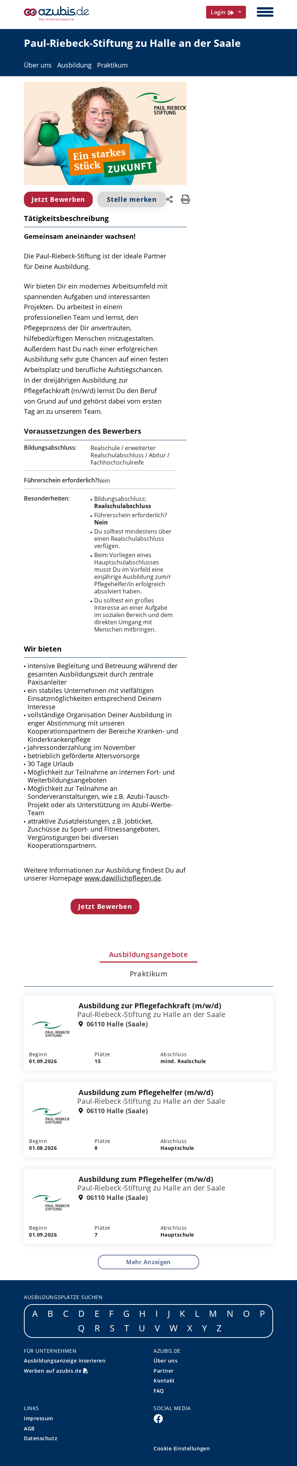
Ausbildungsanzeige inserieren (64, 1360)
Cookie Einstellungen (182, 1448)
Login (219, 12)
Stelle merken (131, 199)
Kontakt (164, 1380)
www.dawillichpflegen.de (122, 878)
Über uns (38, 65)
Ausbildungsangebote (148, 954)
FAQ (159, 1390)
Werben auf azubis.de (53, 1370)
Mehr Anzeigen (148, 1262)
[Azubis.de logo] (56, 13)
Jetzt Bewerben (58, 199)
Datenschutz (40, 1438)
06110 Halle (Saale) (116, 1024)
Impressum (38, 1418)
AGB (29, 1428)
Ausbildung (74, 65)
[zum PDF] (185, 198)
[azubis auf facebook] (158, 1418)
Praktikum (112, 65)
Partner (164, 1370)
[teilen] (169, 198)
